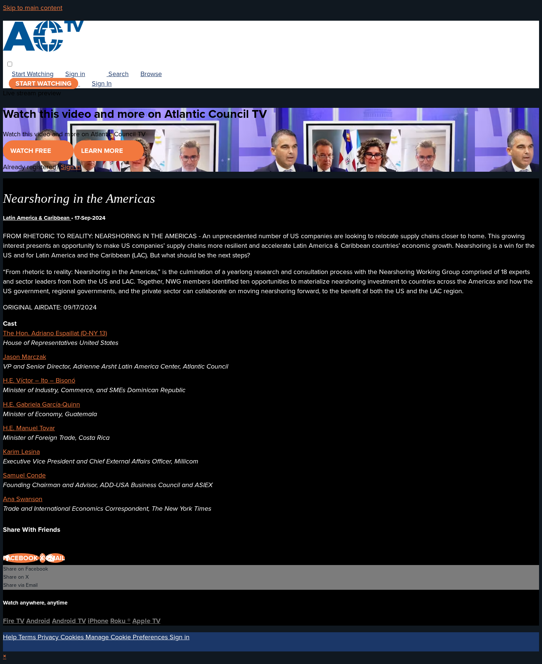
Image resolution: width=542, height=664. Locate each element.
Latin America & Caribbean (37, 218)
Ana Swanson (22, 499)
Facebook (21, 558)
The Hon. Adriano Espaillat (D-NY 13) (55, 333)
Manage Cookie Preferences (128, 637)
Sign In (102, 83)
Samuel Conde (24, 475)
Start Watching (32, 74)
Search (118, 74)
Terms (28, 637)
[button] (9, 64)
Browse (151, 74)
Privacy (49, 637)
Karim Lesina (21, 451)
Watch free (31, 150)
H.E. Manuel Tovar (29, 428)
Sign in (75, 74)
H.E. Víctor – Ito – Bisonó (39, 380)
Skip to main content (32, 8)
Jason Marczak (24, 357)
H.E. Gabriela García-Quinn (41, 404)
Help (10, 637)
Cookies (73, 637)
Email (55, 558)
